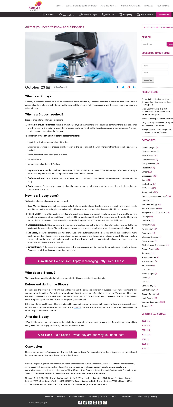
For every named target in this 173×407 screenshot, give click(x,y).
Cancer (145, 172)
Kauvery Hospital (41, 402)
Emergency (127, 15)
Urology (145, 217)
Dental (144, 278)
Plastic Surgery (148, 274)
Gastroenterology (149, 204)
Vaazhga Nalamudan (151, 302)
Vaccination (147, 265)
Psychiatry (146, 225)
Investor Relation (127, 396)
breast (96, 217)
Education (61, 396)
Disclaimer (93, 396)
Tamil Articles (147, 298)
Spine (144, 180)
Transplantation (148, 164)
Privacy (104, 396)
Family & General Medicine (154, 196)
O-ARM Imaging (149, 148)
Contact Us (109, 15)
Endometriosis (34, 147)
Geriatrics (146, 221)
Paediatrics (146, 233)
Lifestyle (145, 200)
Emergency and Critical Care (154, 213)
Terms (113, 396)
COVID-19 (146, 270)
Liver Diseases (148, 160)
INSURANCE (148, 6)
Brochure (49, 15)
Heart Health (147, 156)
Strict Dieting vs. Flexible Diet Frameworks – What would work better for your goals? (156, 112)
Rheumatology (148, 261)
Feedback (49, 396)
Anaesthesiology (149, 257)
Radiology (146, 253)
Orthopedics (147, 176)
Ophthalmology (148, 290)
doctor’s (77, 307)
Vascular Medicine (150, 208)
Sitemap (154, 396)
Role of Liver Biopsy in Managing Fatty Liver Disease (89, 261)
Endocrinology (148, 241)
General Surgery (149, 249)
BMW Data (142, 396)
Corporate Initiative (76, 396)
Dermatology (147, 286)
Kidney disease (34, 159)
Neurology (146, 168)
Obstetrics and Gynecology (153, 245)
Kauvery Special (148, 294)
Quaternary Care (149, 152)
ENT (143, 282)
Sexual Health (148, 192)
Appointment (164, 15)
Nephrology (147, 184)
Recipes (145, 306)
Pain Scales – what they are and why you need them (89, 334)
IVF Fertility (147, 188)
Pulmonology (147, 229)
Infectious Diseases (150, 237)
